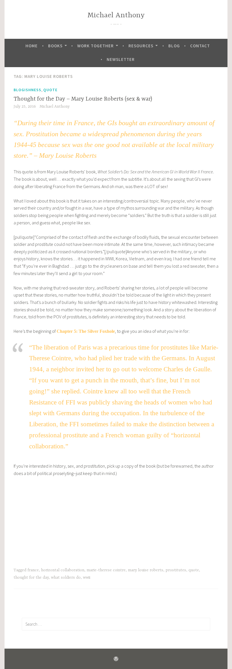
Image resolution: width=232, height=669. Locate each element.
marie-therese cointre (106, 570)
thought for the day (31, 577)
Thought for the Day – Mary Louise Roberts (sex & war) (83, 99)
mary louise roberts (145, 570)
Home (31, 45)
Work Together (95, 45)
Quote (50, 89)
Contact (200, 45)
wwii (86, 577)
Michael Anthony (116, 15)
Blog (174, 45)
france (33, 570)
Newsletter (121, 59)
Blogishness (27, 89)
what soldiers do (66, 577)
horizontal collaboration (62, 570)
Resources (140, 45)
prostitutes (176, 570)
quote (193, 570)
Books (55, 45)
